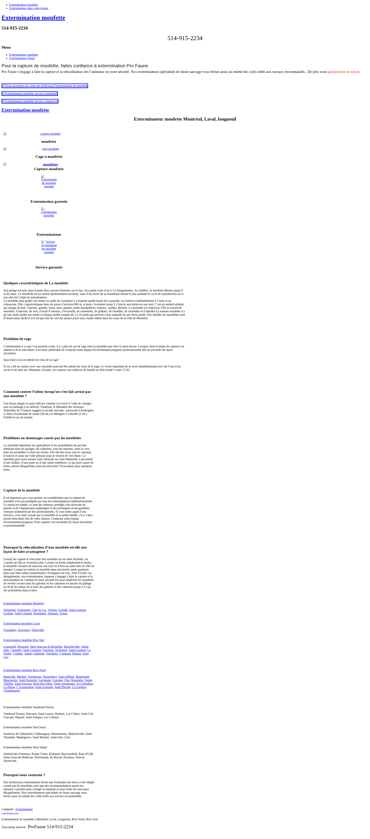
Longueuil (9, 646)
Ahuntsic (52, 613)
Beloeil (76, 653)
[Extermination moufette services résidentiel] (30, 93)
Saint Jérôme (66, 676)
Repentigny (50, 676)
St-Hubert (61, 650)
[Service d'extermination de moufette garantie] (48, 250)
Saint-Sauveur (23, 683)
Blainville (9, 676)
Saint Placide (63, 687)
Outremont (23, 610)
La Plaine (9, 687)
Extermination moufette (33, 17)
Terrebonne (35, 676)
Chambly (16, 650)
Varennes (48, 650)
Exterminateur (24, 809)
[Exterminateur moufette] (48, 134)
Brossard (23, 646)
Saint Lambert (77, 650)
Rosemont (40, 613)
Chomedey (10, 630)
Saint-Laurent (77, 610)
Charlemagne (11, 690)
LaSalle (63, 610)
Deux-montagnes (64, 683)
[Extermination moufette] (48, 164)
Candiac (18, 653)
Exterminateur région (22, 58)
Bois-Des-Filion (43, 683)
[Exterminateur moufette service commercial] (30, 101)
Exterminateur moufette (23, 4)
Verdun (52, 610)
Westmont (9, 610)
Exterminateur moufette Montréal (23, 603)
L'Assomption (25, 687)
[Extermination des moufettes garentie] (48, 185)
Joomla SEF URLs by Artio (10, 813)
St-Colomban (84, 683)
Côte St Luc (39, 610)
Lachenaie (44, 680)
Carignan (65, 653)
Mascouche (10, 680)
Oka (67, 680)
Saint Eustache (28, 680)
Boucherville (72, 646)
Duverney (24, 630)
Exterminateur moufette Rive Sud (23, 640)
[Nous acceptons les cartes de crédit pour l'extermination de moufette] (45, 85)
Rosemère (77, 680)
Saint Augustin (44, 687)
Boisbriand (82, 676)
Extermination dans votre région (28, 8)
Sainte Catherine (34, 653)
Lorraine (57, 680)
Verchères (52, 653)
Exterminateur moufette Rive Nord (24, 670)
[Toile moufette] (48, 149)
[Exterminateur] (48, 218)
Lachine (8, 613)
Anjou (63, 613)
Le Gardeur (79, 687)
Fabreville (38, 630)
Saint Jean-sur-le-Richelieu (46, 646)
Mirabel (21, 676)
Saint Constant (32, 650)
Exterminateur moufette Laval (21, 623)
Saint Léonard (23, 613)
